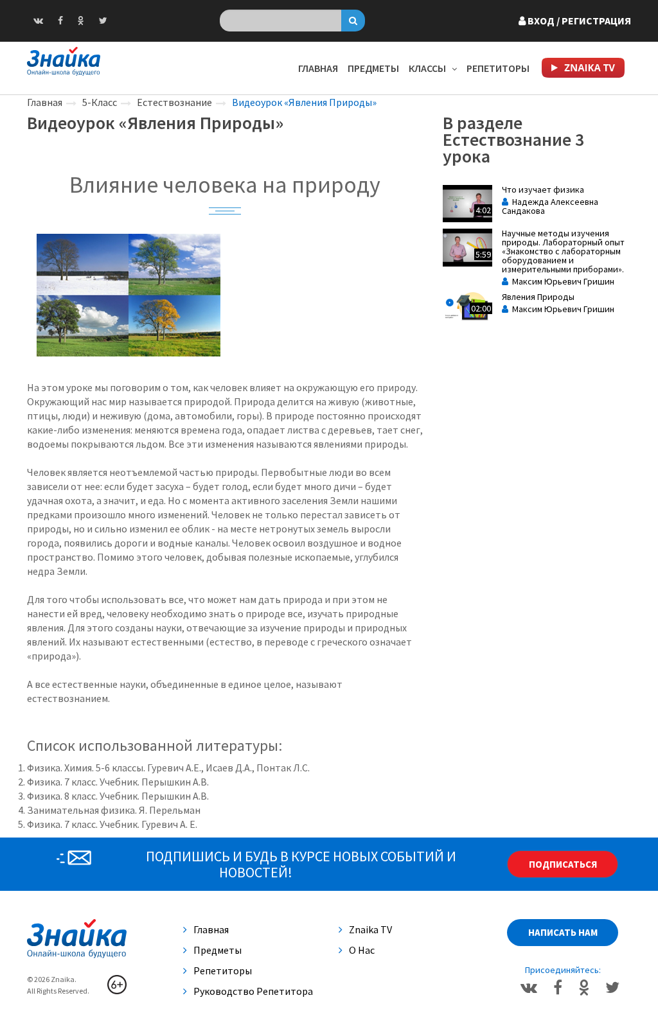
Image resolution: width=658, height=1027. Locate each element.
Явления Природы (538, 297)
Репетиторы (498, 68)
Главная (318, 68)
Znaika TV (370, 929)
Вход (578, 20)
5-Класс (99, 102)
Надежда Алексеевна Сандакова (550, 206)
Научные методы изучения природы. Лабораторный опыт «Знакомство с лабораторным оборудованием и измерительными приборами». (563, 251)
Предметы (373, 68)
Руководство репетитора (253, 991)
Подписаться (563, 864)
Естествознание (174, 102)
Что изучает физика (543, 189)
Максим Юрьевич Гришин (561, 281)
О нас (362, 950)
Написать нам (563, 932)
